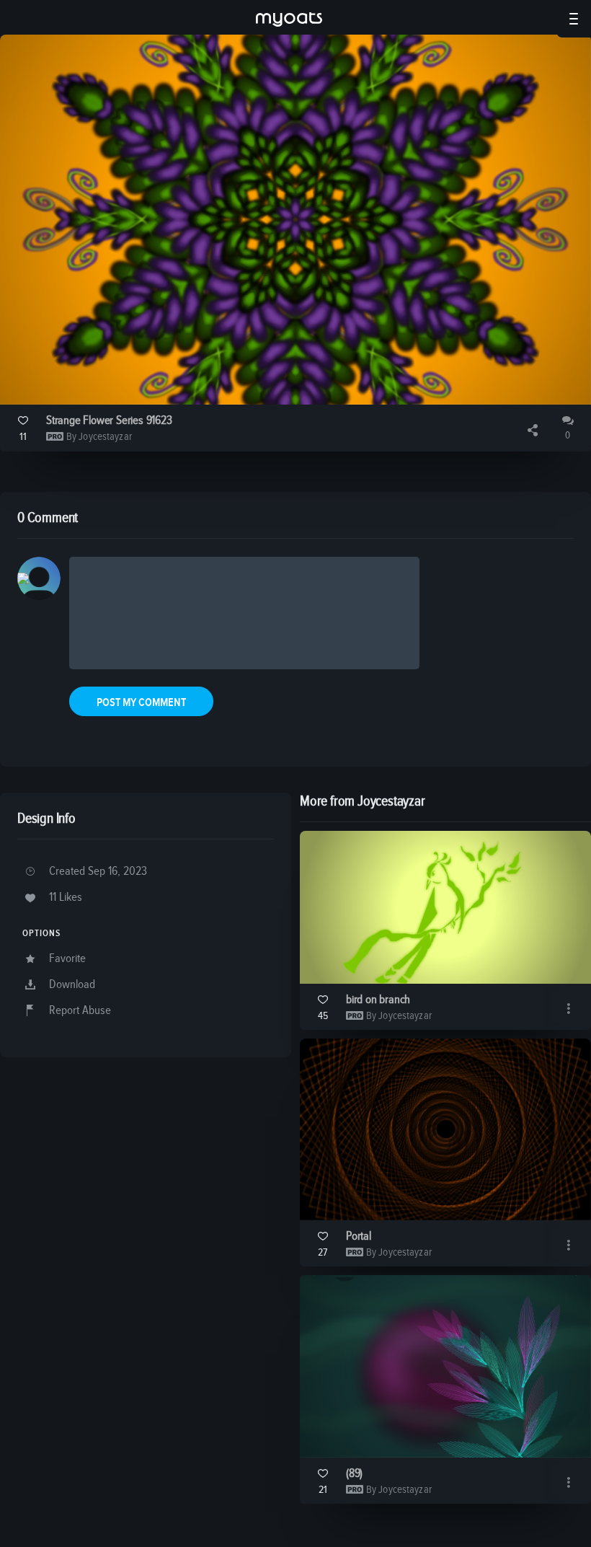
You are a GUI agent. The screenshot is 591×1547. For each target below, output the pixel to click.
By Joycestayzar (99, 436)
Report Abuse (80, 1011)
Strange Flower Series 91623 (109, 421)
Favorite (67, 959)
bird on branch (378, 1000)
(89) (354, 1474)
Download (72, 985)
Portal (358, 1236)
